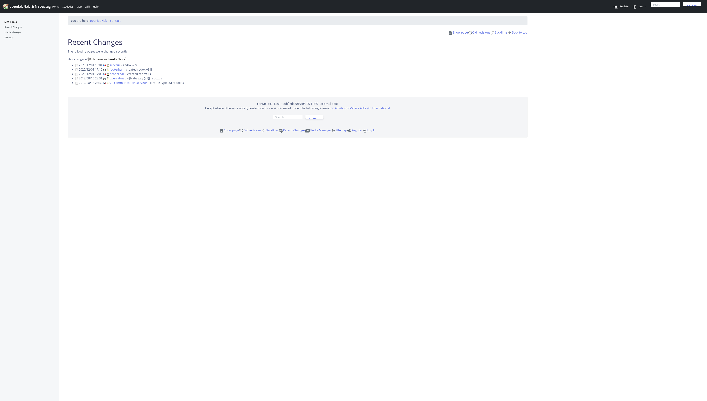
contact (115, 21)
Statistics (67, 6)
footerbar (116, 69)
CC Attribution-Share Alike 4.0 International (360, 108)
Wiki (87, 6)
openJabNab (98, 21)
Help (96, 6)
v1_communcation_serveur (128, 83)
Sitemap (8, 37)
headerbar (117, 74)
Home (55, 6)
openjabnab (118, 78)
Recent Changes (13, 27)
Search (692, 5)
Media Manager (13, 32)
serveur (115, 65)
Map (79, 6)
